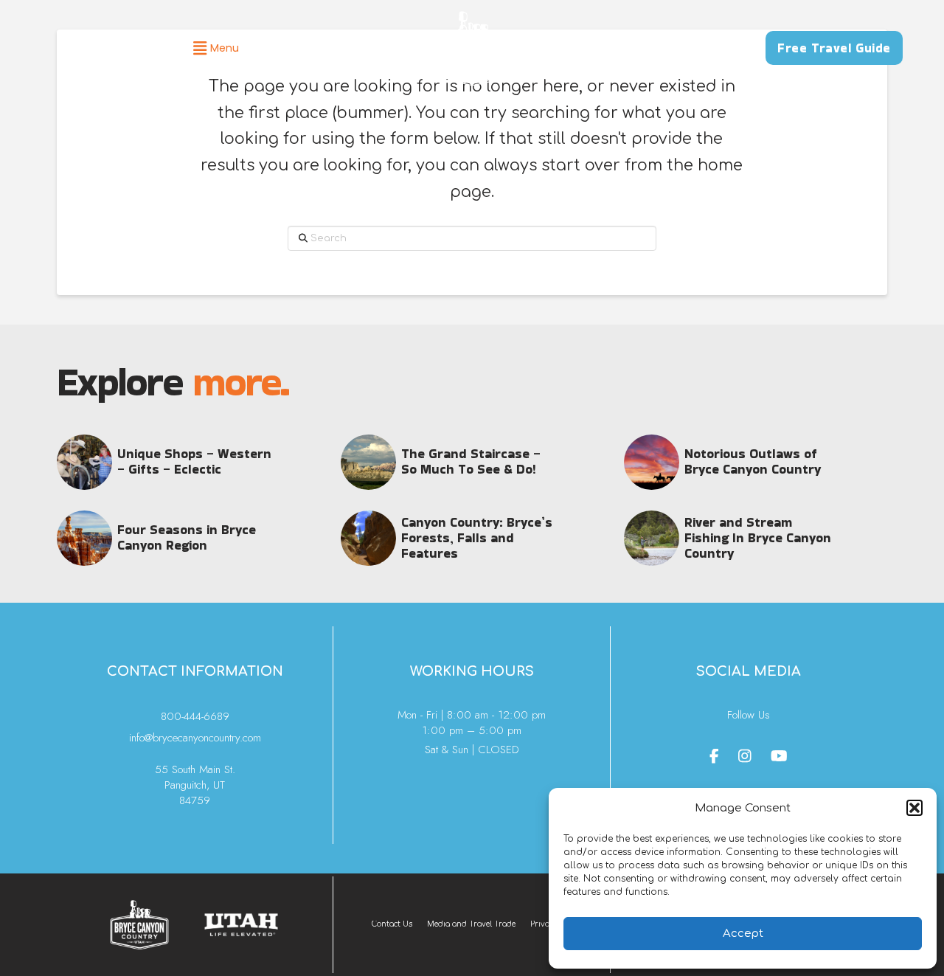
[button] (914, 807)
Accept (743, 933)
